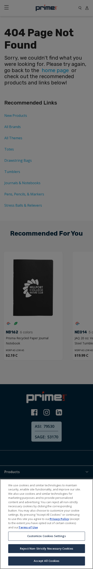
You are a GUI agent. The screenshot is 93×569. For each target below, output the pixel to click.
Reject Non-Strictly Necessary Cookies (46, 548)
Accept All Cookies (46, 561)
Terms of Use (28, 527)
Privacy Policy (59, 519)
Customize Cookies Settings (46, 536)
